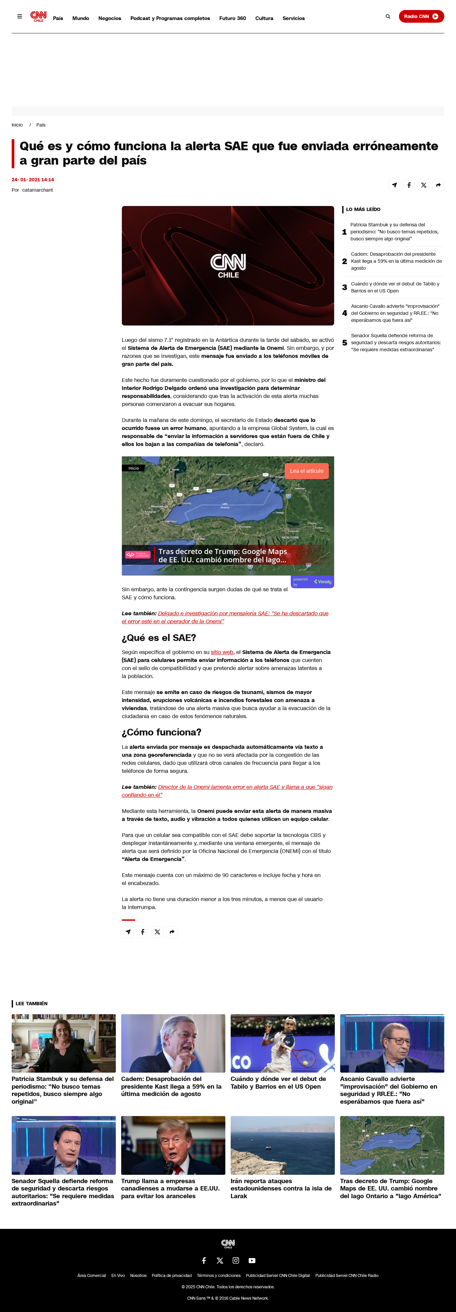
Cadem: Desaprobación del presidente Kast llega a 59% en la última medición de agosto (396, 261)
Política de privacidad (172, 1275)
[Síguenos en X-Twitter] (220, 1260)
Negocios (109, 18)
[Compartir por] (438, 185)
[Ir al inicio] (38, 16)
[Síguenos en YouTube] (252, 1260)
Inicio (17, 125)
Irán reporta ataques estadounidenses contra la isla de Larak (281, 1188)
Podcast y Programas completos (170, 18)
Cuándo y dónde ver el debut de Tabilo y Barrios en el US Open (395, 287)
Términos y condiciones (219, 1275)
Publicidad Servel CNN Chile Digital (278, 1275)
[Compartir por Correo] (394, 185)
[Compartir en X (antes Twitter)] (424, 185)
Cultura (264, 18)
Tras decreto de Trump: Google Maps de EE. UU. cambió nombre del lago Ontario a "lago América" (390, 1188)
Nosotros (138, 1275)
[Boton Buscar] (388, 16)
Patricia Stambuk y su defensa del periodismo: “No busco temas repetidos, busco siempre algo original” (395, 231)
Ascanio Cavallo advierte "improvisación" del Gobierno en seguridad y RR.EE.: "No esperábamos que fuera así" (395, 313)
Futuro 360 (232, 18)
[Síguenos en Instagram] (236, 1260)
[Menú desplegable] (20, 16)
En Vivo (118, 1275)
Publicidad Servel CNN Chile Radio (347, 1275)
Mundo (80, 18)
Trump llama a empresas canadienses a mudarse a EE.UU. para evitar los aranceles (170, 1188)
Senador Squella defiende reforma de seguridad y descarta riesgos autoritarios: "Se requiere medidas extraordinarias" (396, 342)
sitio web (222, 652)
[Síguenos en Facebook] (204, 1260)
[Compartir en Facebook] (409, 185)
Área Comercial (91, 1275)
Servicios (294, 18)
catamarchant (37, 190)
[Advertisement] (62, 588)
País (58, 18)
